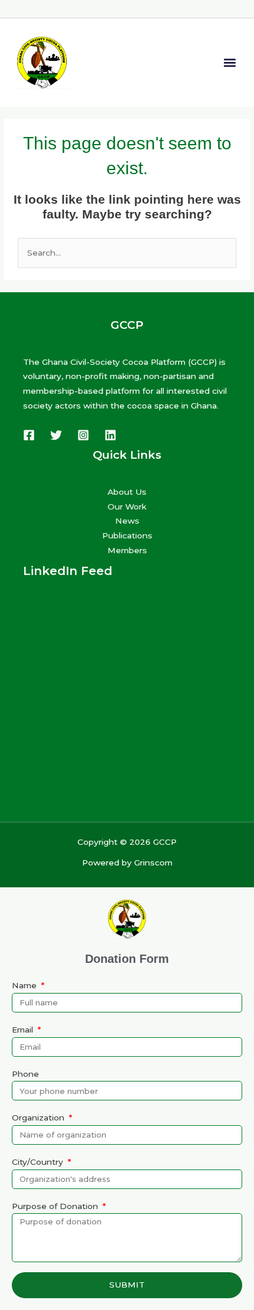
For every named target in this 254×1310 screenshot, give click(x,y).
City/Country (39, 1162)
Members (127, 550)
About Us (127, 491)
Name (25, 985)
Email (23, 1029)
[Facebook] (29, 435)
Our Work (127, 506)
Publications (127, 535)
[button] (229, 62)
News (127, 520)
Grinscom (153, 862)
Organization (39, 1117)
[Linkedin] (110, 435)
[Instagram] (83, 435)
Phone (25, 1074)
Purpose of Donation (56, 1206)
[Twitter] (56, 435)
